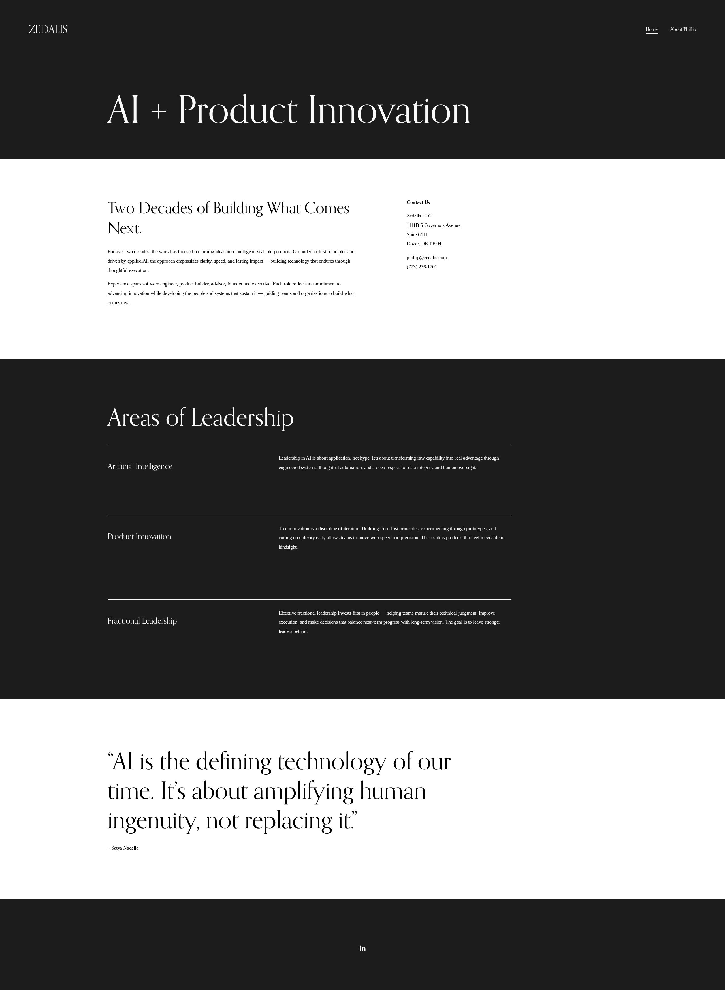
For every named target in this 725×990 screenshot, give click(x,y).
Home (652, 29)
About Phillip (683, 29)
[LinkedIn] (362, 948)
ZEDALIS (48, 29)
